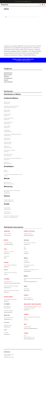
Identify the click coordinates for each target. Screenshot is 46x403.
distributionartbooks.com (29, 235)
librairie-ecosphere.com (28, 299)
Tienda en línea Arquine (23, 60)
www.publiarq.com (27, 271)
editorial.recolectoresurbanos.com (30, 281)
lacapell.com (26, 253)
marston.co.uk (26, 309)
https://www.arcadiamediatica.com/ (31, 328)
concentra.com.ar (7, 235)
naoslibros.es (26, 266)
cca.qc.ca (6, 274)
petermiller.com (7, 334)
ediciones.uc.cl (7, 253)
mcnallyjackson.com (8, 319)
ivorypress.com (27, 262)
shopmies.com (27, 244)
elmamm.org (6, 292)
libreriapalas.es (27, 290)
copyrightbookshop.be (8, 244)
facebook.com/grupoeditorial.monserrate (12, 283)
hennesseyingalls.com (8, 312)
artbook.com (6, 266)
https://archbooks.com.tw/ (29, 338)
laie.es (25, 248)
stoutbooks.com (7, 326)
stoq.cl (5, 257)
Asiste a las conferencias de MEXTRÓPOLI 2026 (23, 1)
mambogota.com (7, 287)
